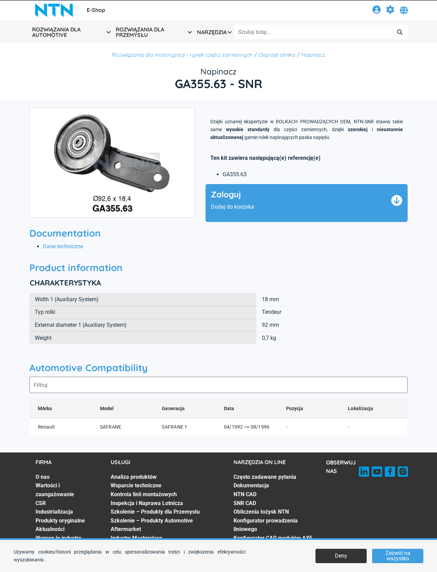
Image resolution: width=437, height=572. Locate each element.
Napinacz (313, 54)
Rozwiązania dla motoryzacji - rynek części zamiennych (182, 54)
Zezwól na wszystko (397, 556)
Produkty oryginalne (60, 520)
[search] (400, 32)
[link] (376, 11)
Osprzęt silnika (276, 54)
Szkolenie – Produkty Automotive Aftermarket (152, 525)
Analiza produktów (134, 477)
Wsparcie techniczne (136, 485)
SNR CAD (245, 503)
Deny (341, 556)
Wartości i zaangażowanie (55, 490)
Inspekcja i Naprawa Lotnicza (147, 503)
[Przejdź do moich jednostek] (390, 11)
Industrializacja (54, 511)
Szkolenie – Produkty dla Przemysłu (155, 511)
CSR (41, 503)
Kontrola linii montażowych (144, 494)
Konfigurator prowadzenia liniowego (266, 525)
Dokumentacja (251, 485)
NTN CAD (245, 494)
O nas (43, 477)
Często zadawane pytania (265, 477)
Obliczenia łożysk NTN (261, 511)
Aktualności (50, 529)
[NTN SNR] (54, 10)
